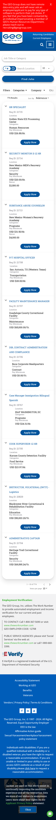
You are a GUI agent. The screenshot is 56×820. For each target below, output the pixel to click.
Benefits (27, 690)
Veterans (28, 695)
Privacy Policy (22, 702)
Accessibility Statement (27, 680)
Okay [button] (28, 809)
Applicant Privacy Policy (19, 803)
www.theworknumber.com (18, 625)
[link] (28, 125)
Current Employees (42, 38)
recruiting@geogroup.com (17, 27)
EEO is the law (28, 727)
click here (30, 768)
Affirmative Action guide (28, 731)
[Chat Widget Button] (50, 814)
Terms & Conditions (41, 702)
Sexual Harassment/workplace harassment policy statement (28, 737)
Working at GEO (27, 685)
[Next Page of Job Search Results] (50, 584)
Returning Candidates (43, 34)
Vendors (8, 702)
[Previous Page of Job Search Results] (44, 584)
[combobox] (27, 58)
